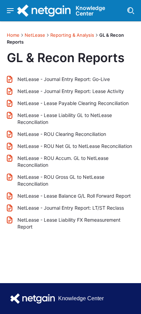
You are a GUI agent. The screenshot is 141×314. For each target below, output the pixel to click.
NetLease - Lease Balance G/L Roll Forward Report (74, 196)
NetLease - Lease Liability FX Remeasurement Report (68, 223)
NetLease (35, 35)
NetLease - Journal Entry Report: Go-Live (63, 79)
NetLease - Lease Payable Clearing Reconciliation (73, 103)
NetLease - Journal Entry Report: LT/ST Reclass (70, 208)
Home (13, 35)
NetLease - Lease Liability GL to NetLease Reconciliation (64, 118)
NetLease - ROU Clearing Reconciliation (61, 134)
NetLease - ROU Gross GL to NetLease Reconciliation (60, 180)
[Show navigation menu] (10, 11)
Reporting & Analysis (72, 35)
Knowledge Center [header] (90, 10)
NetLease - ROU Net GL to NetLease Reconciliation (74, 146)
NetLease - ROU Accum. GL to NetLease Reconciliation (62, 161)
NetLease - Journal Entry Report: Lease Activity (70, 91)
